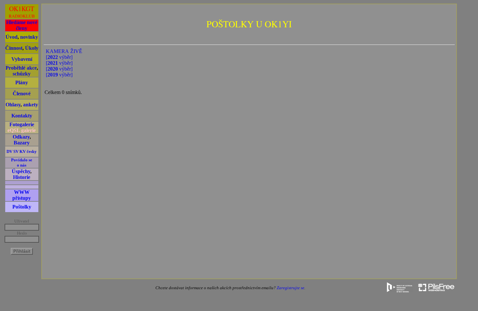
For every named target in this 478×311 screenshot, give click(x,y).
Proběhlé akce (21, 68)
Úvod (12, 37)
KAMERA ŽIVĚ (64, 51)
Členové (22, 93)
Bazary (22, 142)
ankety (30, 104)
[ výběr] (59, 57)
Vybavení (21, 59)
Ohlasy (13, 104)
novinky (29, 37)
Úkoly (31, 48)
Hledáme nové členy (21, 25)
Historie (21, 177)
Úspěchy (21, 171)
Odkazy (21, 137)
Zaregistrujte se (290, 287)
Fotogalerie (21, 124)
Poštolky (21, 207)
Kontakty (21, 115)
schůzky (22, 73)
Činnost (13, 48)
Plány (21, 82)
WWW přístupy (21, 195)
